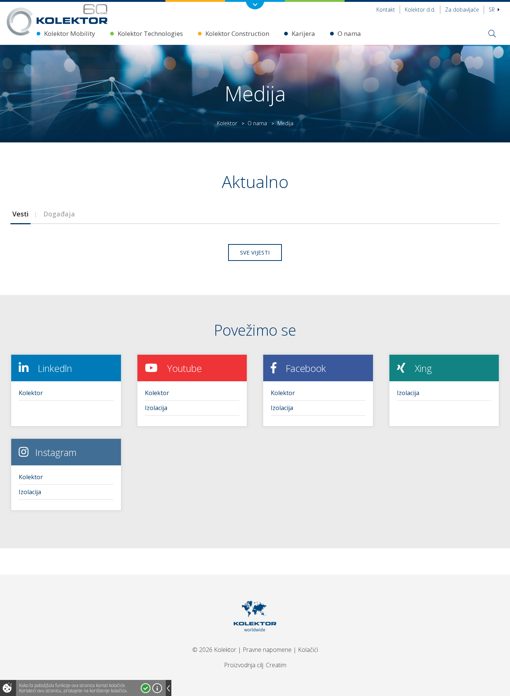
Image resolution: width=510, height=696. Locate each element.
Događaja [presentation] (59, 213)
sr (492, 9)
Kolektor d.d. (420, 9)
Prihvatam (145, 688)
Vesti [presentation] (20, 213)
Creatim (276, 665)
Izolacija (156, 408)
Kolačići (308, 650)
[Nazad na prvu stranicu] (72, 14)
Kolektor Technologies (150, 33)
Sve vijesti (255, 252)
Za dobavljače (462, 9)
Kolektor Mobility (69, 33)
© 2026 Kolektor (214, 650)
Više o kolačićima (157, 688)
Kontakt (385, 9)
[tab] (20, 214)
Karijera (303, 33)
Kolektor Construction (237, 33)
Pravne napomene (267, 650)
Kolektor (227, 123)
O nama (349, 33)
